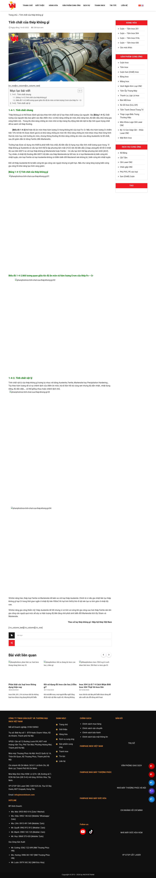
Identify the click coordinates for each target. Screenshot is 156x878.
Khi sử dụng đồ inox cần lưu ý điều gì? (60, 685)
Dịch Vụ (86, 5)
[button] (103, 654)
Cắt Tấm (123, 157)
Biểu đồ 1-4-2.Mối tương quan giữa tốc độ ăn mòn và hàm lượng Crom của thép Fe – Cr (48, 100)
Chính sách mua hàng (91, 724)
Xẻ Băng (123, 153)
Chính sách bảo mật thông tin (95, 737)
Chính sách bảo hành (91, 732)
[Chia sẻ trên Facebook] (18, 643)
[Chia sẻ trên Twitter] (22, 643)
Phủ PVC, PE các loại (129, 172)
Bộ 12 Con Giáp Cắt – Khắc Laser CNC (131, 131)
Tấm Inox (124, 67)
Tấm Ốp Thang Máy (128, 91)
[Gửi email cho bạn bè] (27, 643)
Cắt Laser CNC (126, 162)
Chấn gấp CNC (126, 167)
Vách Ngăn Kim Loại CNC (131, 86)
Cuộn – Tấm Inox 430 (129, 43)
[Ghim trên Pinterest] (31, 643)
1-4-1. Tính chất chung (21, 94)
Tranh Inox (100, 5)
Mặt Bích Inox (126, 138)
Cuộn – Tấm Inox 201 (129, 29)
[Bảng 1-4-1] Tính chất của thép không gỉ (31, 97)
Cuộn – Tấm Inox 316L (130, 38)
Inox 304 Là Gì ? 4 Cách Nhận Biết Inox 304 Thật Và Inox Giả (95, 685)
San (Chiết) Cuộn (127, 176)
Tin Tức (113, 5)
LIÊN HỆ (124, 5)
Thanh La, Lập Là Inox (129, 95)
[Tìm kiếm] (146, 5)
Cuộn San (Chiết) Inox (129, 72)
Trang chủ (13, 15)
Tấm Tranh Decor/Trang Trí (131, 110)
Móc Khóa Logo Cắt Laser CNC (131, 123)
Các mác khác (126, 47)
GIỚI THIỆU (39, 5)
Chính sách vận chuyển (92, 728)
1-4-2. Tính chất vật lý (21, 103)
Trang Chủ (28, 5)
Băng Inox (124, 76)
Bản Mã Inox (125, 100)
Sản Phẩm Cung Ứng (71, 5)
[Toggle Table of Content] (78, 91)
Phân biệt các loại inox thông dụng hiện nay (22, 685)
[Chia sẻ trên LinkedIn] (36, 643)
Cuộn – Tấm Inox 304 (129, 33)
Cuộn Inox (124, 62)
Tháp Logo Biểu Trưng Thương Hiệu (129, 116)
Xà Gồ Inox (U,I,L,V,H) (129, 105)
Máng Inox (124, 81)
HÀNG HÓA (53, 5)
